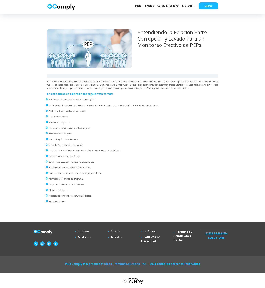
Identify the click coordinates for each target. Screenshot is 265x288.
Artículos (116, 237)
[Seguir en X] (36, 243)
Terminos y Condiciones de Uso (183, 236)
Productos (84, 237)
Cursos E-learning (168, 5)
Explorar (187, 5)
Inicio (138, 5)
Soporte (115, 231)
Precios (149, 5)
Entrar (208, 5)
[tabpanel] (132, 144)
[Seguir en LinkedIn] (49, 243)
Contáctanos (149, 231)
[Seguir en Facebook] (55, 243)
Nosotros (83, 231)
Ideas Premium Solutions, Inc (125, 264)
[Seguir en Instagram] (42, 243)
